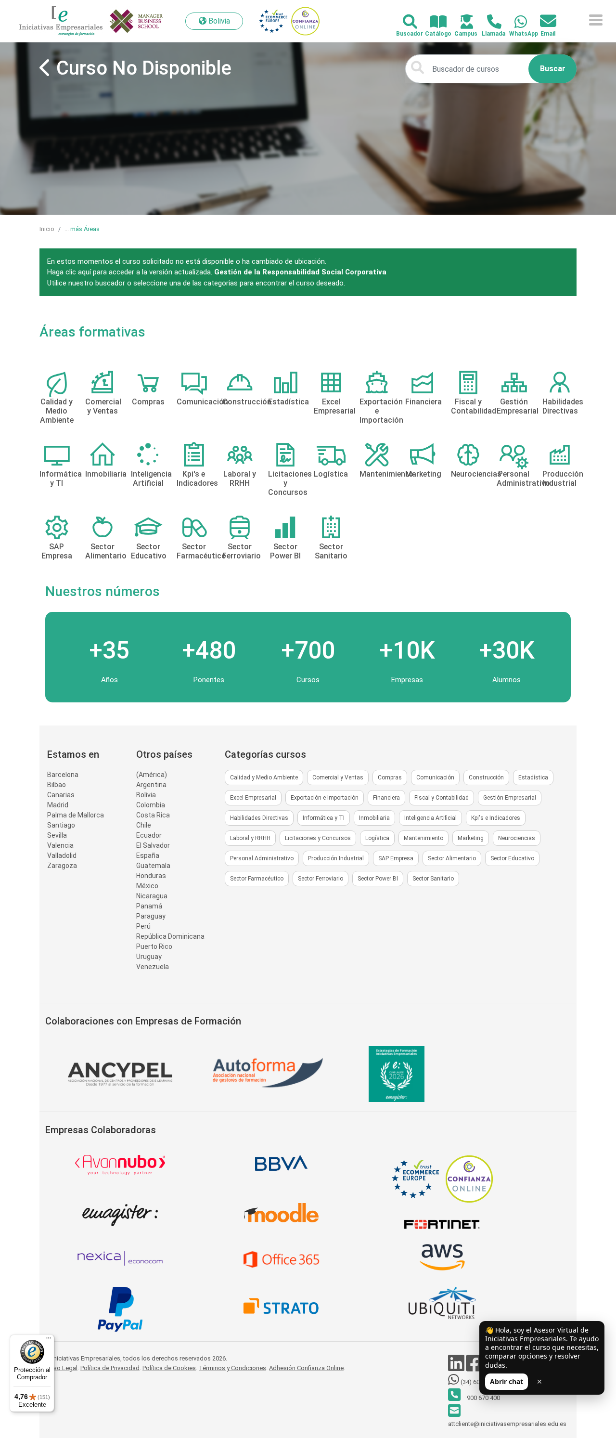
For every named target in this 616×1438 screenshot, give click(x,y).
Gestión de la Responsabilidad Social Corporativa (300, 272)
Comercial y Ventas (337, 777)
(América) (151, 774)
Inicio (46, 229)
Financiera (386, 797)
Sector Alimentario (452, 858)
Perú (143, 926)
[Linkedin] (457, 1368)
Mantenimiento (423, 838)
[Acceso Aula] (461, 22)
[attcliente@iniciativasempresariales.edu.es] (542, 21)
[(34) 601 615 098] (515, 22)
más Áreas (85, 229)
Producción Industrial (336, 858)
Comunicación (435, 777)
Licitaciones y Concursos (318, 838)
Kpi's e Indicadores (495, 818)
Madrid (57, 805)
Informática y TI (324, 818)
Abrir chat (506, 1381)
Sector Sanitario (433, 878)
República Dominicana (170, 936)
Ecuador (149, 835)
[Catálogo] (433, 22)
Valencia (60, 845)
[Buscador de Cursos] (404, 22)
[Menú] (48, 1340)
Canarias (61, 795)
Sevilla (57, 835)
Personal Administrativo (262, 858)
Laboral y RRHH (250, 838)
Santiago (61, 825)
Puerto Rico (154, 946)
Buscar (552, 68)
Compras (390, 777)
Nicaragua (151, 896)
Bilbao (56, 785)
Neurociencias (516, 838)
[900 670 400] (488, 22)
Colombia (150, 805)
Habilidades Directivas (259, 818)
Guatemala (153, 865)
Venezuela (152, 967)
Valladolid (62, 855)
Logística (377, 838)
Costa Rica (153, 815)
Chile (143, 825)
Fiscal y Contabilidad (441, 797)
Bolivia (146, 795)
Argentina (151, 785)
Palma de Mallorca (75, 815)
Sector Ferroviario (320, 878)
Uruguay (149, 956)
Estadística (533, 777)
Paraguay (151, 916)
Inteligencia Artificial (430, 818)
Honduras (151, 876)
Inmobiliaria (374, 818)
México (147, 886)
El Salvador (153, 845)
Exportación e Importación (325, 797)
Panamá (149, 906)
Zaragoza (62, 865)
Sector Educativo (512, 858)
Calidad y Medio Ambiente (264, 777)
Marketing (471, 838)
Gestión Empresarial (509, 797)
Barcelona (62, 774)
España (147, 855)
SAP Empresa (395, 858)
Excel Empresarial (253, 797)
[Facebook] (475, 1368)
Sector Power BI (378, 878)
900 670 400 (482, 1397)
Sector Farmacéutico (256, 878)
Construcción (486, 777)
